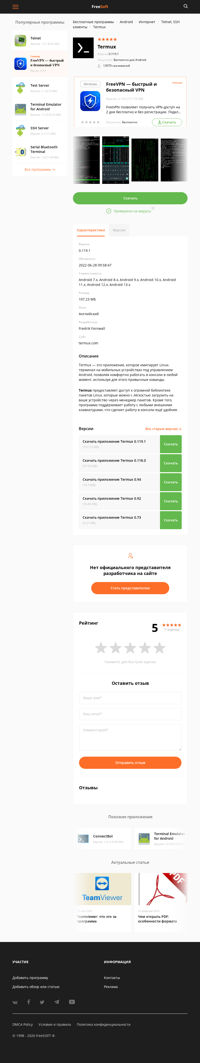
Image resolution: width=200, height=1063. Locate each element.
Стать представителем (130, 588)
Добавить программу (30, 977)
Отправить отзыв (130, 762)
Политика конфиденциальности (103, 1024)
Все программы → (40, 169)
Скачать (130, 198)
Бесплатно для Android (130, 60)
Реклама (111, 986)
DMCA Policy (22, 1024)
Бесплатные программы (93, 21)
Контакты (112, 977)
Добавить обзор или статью (36, 986)
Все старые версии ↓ (163, 428)
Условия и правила (55, 1024)
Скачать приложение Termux (114, 441)
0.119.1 (108, 54)
